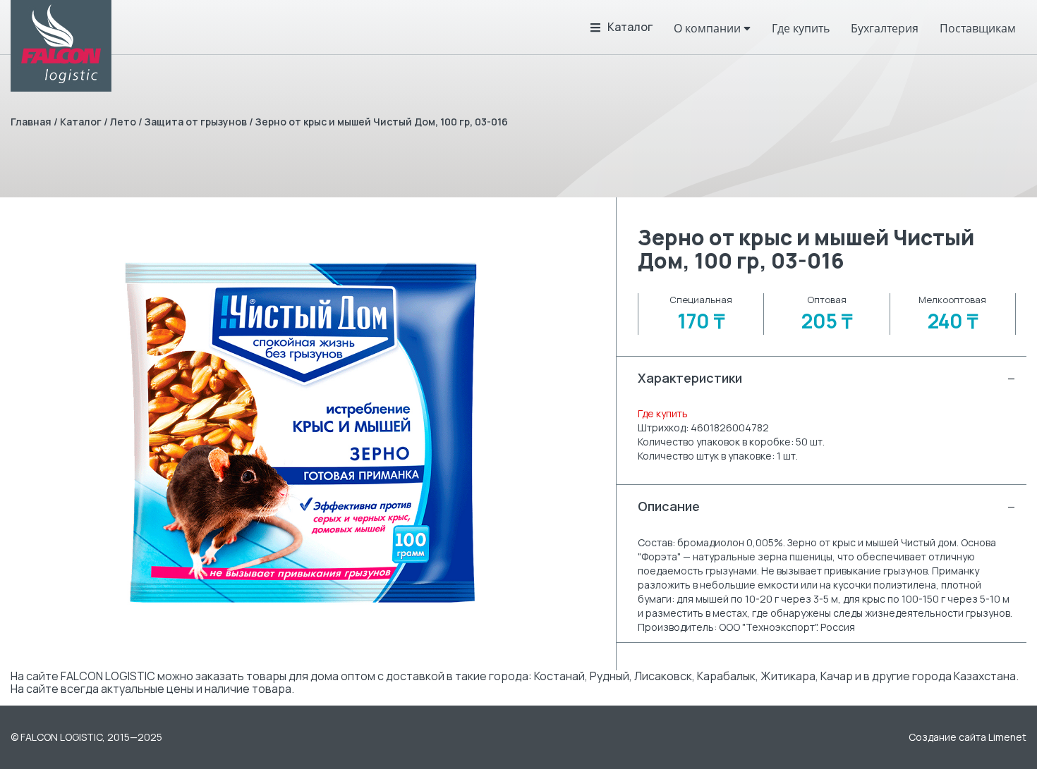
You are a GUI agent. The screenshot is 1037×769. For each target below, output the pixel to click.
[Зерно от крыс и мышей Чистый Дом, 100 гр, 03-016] (303, 433)
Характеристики (827, 378)
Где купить (663, 413)
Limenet (1007, 737)
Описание (827, 506)
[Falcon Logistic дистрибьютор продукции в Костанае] (61, 46)
